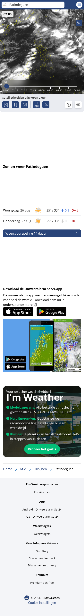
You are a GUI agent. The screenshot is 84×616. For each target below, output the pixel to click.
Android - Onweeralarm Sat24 (42, 509)
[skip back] (5, 104)
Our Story (42, 551)
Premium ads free (42, 583)
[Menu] (79, 5)
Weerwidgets (42, 534)
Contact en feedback (42, 558)
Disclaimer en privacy (42, 565)
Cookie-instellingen (42, 602)
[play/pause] (15, 104)
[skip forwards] (24, 104)
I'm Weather (42, 492)
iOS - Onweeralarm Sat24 (42, 516)
